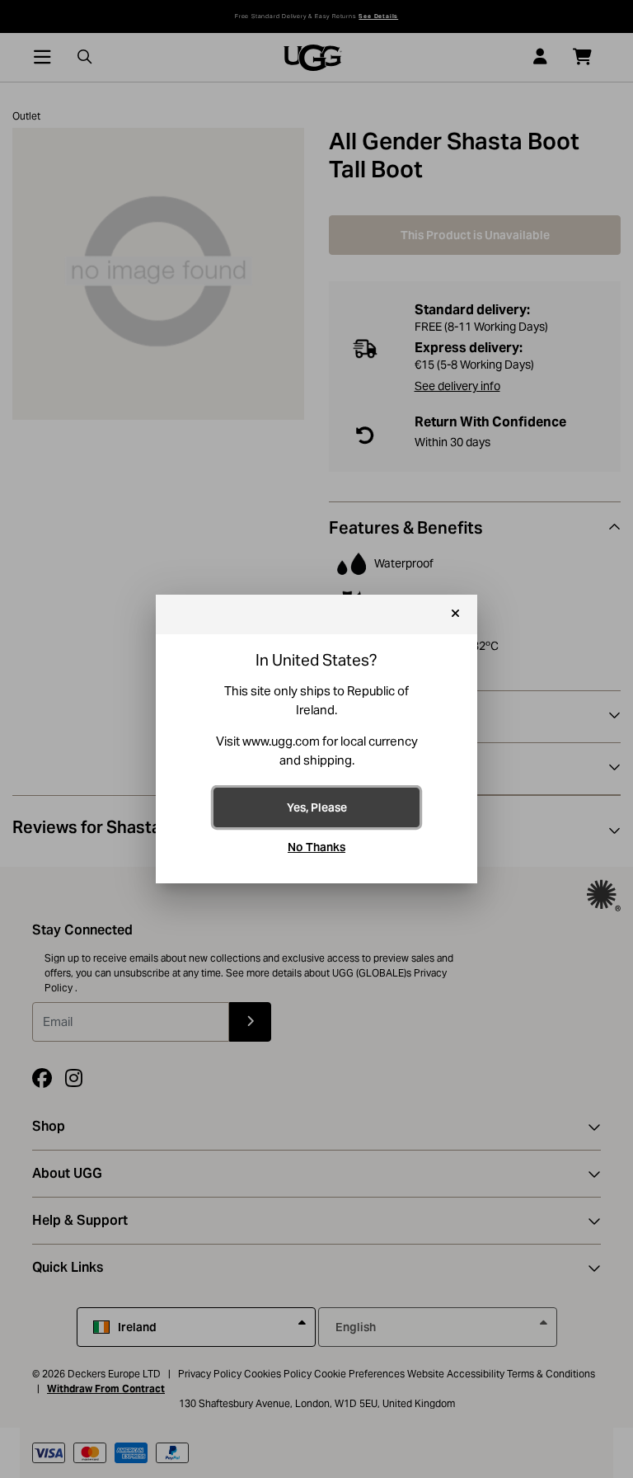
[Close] (455, 614)
